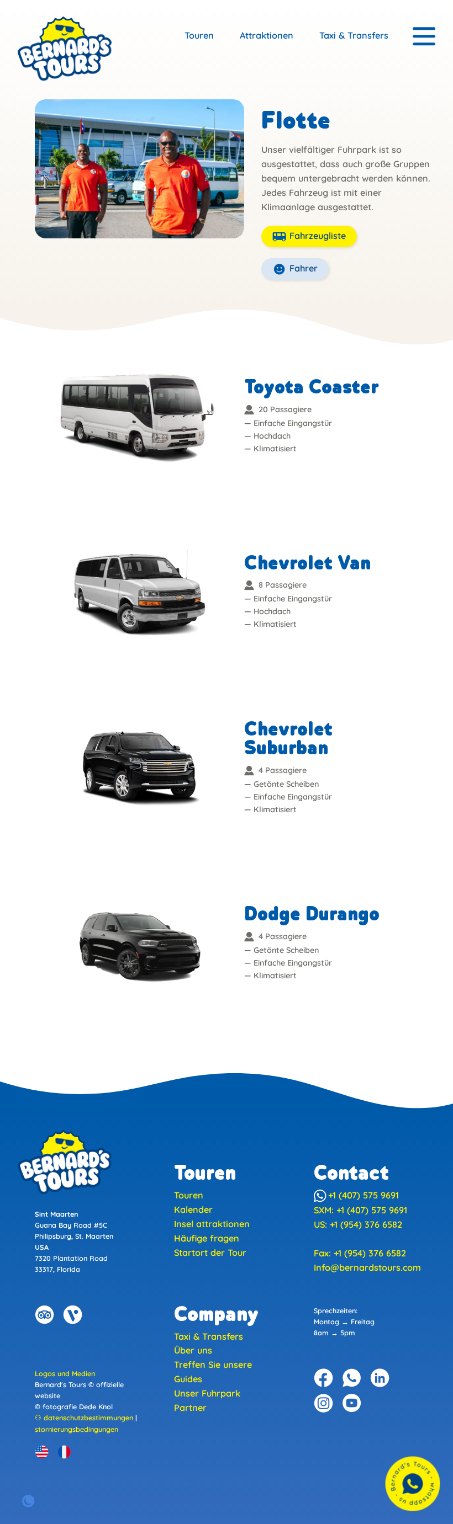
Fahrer (302, 268)
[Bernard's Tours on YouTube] (352, 1403)
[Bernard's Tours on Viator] (73, 1315)
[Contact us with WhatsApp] (413, 1484)
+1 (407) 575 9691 (363, 1195)
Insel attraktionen (212, 1223)
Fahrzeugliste (316, 235)
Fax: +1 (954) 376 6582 (360, 1253)
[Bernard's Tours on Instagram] (324, 1403)
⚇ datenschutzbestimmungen (84, 1417)
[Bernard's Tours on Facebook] (324, 1378)
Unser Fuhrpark (207, 1393)
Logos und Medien (65, 1373)
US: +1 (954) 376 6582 (358, 1224)
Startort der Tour (210, 1252)
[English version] (42, 1452)
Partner (190, 1407)
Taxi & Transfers (353, 35)
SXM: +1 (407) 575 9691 (360, 1210)
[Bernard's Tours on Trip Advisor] (45, 1315)
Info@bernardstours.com (367, 1267)
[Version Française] (64, 1452)
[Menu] (424, 36)
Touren (199, 35)
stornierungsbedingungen (76, 1429)
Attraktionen (266, 35)
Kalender (193, 1209)
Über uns (193, 1350)
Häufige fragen (206, 1238)
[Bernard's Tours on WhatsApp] (352, 1378)
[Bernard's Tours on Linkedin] (380, 1378)
